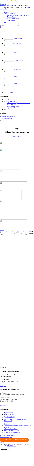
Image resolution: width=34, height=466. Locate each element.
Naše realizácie (11, 17)
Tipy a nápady (11, 20)
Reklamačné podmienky (10, 429)
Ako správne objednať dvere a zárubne (18, 15)
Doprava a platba (8, 413)
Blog (5, 22)
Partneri (2, 230)
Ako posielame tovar (10, 416)
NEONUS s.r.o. (11, 446)
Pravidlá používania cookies (12, 432)
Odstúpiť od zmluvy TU (11, 414)
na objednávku (9, 383)
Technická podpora (9, 13)
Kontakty (6, 12)
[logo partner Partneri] (13, 148)
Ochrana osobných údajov (11, 430)
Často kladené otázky (13, 18)
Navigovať (3, 386)
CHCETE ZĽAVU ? (8, 439)
